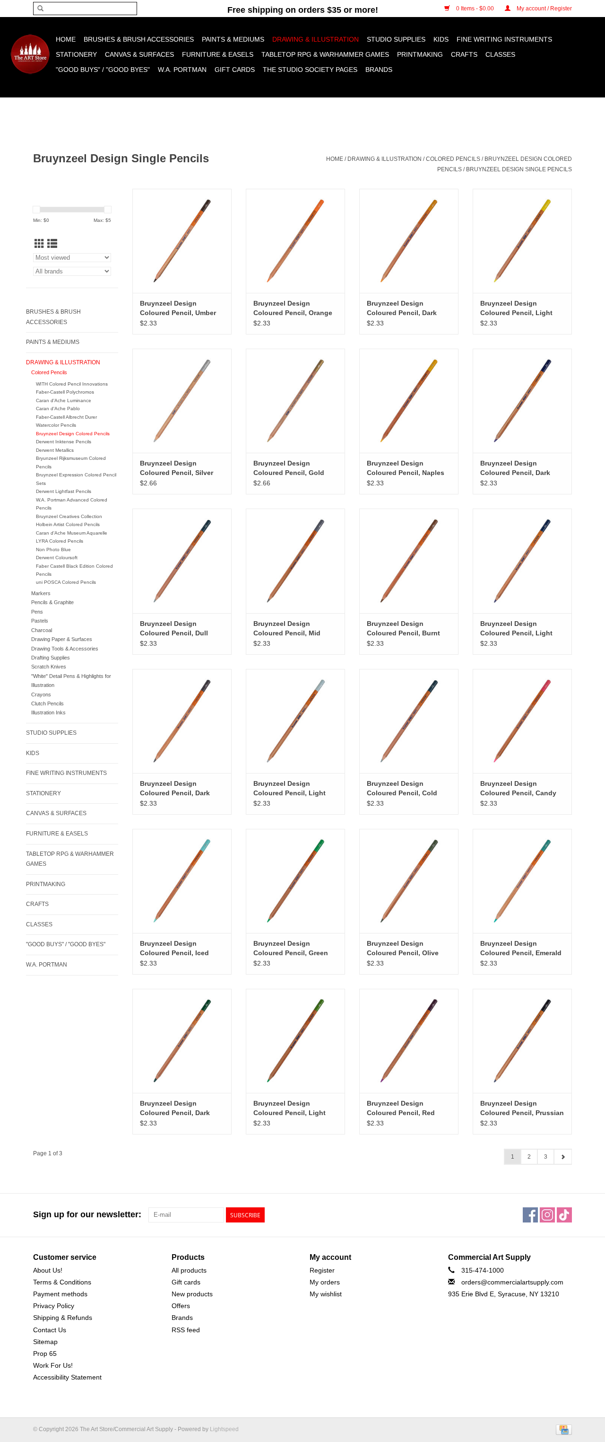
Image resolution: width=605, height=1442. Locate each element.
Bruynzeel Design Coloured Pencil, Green (290, 948)
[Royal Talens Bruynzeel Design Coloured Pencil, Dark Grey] (182, 721)
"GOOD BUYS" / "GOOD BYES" (103, 69)
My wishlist (326, 1294)
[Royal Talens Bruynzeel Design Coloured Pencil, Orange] (295, 241)
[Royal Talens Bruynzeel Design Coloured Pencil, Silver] (182, 401)
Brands (378, 69)
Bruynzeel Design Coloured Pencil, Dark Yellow (402, 308)
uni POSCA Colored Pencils (66, 582)
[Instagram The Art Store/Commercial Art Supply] (547, 1214)
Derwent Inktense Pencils (63, 441)
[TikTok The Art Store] (564, 1214)
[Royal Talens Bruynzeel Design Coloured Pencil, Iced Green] (182, 881)
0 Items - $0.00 (475, 8)
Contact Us (49, 1330)
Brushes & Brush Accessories (139, 39)
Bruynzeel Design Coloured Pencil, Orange (292, 308)
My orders (325, 1282)
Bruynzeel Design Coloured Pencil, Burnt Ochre (403, 629)
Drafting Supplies (50, 657)
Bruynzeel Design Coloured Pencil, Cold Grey (402, 789)
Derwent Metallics (55, 450)
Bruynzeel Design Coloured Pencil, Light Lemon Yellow (516, 308)
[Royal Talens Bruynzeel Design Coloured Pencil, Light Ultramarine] (522, 561)
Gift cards (235, 69)
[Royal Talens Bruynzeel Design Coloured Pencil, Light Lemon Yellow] (522, 241)
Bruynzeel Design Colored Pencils (73, 433)
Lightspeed (224, 1429)
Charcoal (41, 630)
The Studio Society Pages (310, 69)
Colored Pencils (453, 159)
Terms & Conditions (62, 1282)
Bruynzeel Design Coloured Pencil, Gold (288, 467)
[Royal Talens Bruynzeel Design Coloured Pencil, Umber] (182, 241)
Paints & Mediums (233, 39)
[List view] (52, 243)
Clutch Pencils (47, 703)
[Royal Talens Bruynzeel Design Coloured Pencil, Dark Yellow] (408, 241)
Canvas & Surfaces (139, 54)
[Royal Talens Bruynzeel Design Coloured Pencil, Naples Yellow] (408, 401)
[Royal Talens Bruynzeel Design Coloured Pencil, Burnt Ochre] (408, 561)
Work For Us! (53, 1365)
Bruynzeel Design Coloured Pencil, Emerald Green (521, 949)
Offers (181, 1306)
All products (189, 1270)
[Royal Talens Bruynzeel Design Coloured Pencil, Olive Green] (408, 881)
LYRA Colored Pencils (59, 541)
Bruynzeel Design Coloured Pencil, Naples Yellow (405, 468)
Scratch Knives (48, 666)
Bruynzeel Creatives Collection (69, 516)
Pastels (39, 621)
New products (192, 1294)
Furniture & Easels (217, 54)
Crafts (464, 54)
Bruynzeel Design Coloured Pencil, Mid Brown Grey (286, 629)
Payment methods (60, 1294)
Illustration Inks (48, 712)
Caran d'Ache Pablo (58, 408)
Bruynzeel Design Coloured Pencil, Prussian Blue (522, 1108)
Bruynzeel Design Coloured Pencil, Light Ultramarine (516, 629)
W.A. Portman (182, 69)
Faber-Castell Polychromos (65, 392)
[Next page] (562, 1156)
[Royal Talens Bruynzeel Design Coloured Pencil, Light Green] (295, 1041)
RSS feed (186, 1330)
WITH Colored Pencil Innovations (72, 384)
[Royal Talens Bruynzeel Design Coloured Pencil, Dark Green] (182, 1041)
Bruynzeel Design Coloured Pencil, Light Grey (289, 789)
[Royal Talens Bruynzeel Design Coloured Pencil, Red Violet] (408, 1041)
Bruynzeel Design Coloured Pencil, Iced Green (174, 949)
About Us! (47, 1270)
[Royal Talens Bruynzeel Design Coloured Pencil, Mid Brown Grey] (295, 561)
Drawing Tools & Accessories (64, 648)
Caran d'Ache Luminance (63, 400)
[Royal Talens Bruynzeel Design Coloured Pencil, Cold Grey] (408, 721)
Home (66, 39)
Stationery (76, 54)
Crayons (41, 694)
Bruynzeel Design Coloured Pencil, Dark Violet (515, 468)
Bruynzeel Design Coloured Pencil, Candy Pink (518, 789)
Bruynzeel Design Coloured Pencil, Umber (178, 308)
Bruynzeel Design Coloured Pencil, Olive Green (403, 949)
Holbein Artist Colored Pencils (68, 524)
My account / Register (543, 8)
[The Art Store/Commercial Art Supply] (30, 54)
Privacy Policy (53, 1306)
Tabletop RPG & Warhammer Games (325, 54)
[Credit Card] (562, 1429)
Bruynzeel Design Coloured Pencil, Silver (176, 467)
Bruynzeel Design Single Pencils (519, 169)
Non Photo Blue (53, 549)
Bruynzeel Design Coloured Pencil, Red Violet (401, 1108)
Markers (41, 593)
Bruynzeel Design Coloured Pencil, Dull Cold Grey (174, 629)
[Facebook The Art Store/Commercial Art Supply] (530, 1214)
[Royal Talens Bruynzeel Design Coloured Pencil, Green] (295, 881)
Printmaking (420, 54)
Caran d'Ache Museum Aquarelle (71, 533)
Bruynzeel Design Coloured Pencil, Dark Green (175, 1108)
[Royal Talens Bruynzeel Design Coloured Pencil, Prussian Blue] (522, 1041)
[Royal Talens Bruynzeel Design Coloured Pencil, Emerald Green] (522, 881)
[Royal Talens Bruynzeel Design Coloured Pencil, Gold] (295, 401)
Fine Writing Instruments (504, 39)
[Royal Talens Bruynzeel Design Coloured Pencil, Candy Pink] (522, 721)
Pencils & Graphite (52, 602)
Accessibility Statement (67, 1377)
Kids (441, 39)
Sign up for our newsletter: (87, 1214)
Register (322, 1270)
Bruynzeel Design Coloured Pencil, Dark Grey (175, 789)
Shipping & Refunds (62, 1317)
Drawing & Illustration (315, 39)
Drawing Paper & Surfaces (61, 639)
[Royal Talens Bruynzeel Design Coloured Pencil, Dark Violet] (522, 401)
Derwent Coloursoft (57, 557)
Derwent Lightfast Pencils (63, 491)
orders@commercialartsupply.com (512, 1282)
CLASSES (500, 54)
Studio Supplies (396, 39)
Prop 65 (45, 1353)
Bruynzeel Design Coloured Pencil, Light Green (289, 1108)
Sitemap (45, 1341)
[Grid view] (39, 243)
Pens (37, 612)
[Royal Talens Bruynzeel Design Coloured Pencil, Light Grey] (295, 721)
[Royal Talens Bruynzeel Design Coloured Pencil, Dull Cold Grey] (182, 561)
